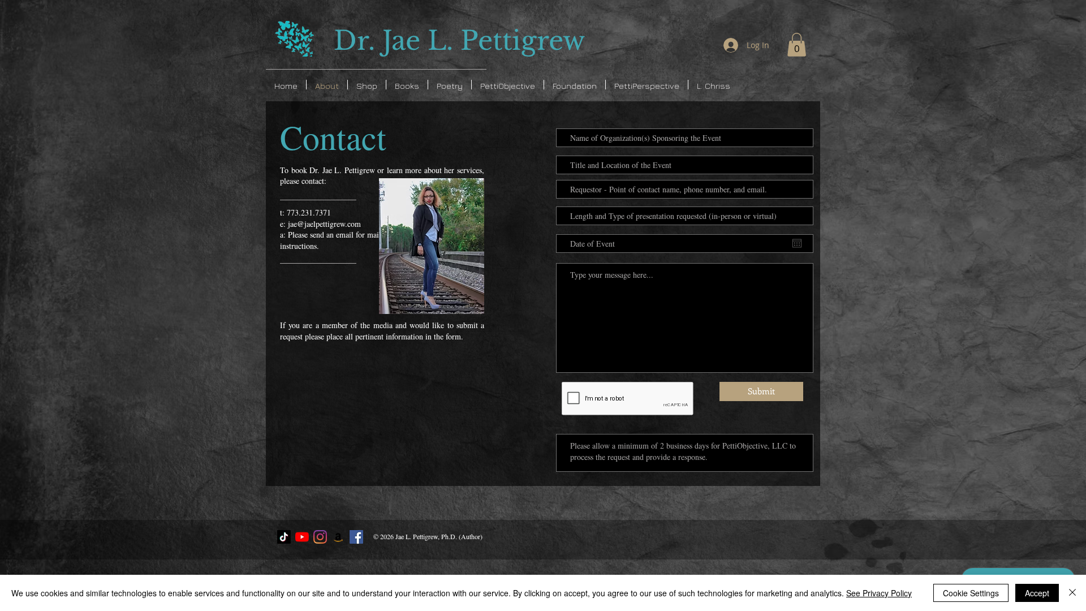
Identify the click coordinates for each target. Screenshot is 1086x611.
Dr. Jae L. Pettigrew (459, 40)
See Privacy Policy (879, 593)
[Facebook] (356, 537)
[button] (797, 45)
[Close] (1072, 593)
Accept (1037, 593)
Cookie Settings (971, 593)
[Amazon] (338, 537)
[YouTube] (302, 537)
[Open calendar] (796, 243)
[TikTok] (284, 537)
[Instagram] (320, 537)
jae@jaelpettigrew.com (324, 223)
